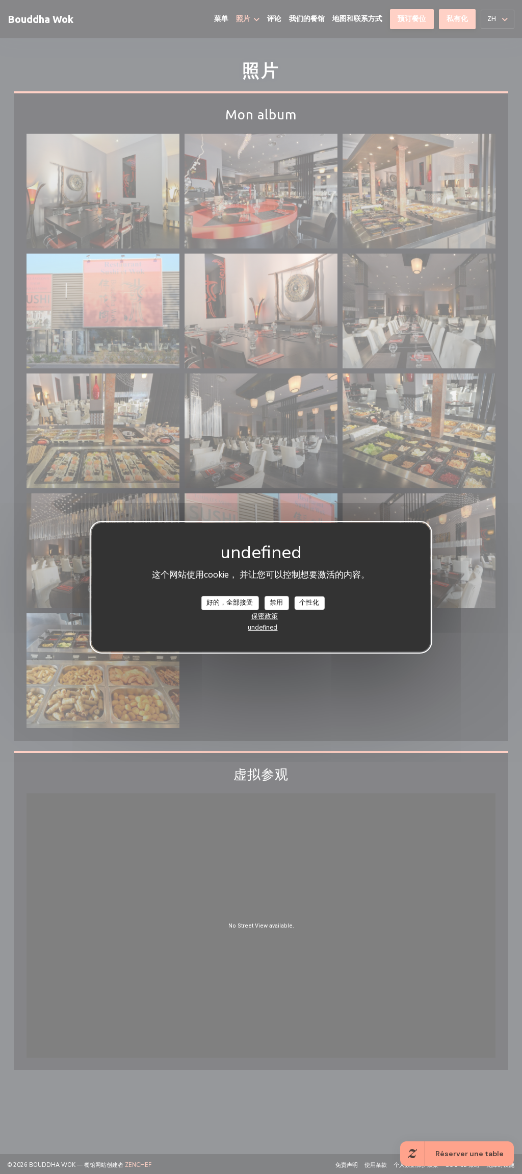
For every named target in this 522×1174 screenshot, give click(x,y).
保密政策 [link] (264, 616)
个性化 (309, 602)
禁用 (276, 602)
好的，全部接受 (229, 602)
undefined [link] (262, 627)
